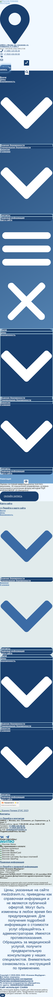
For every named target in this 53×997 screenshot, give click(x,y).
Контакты (5, 215)
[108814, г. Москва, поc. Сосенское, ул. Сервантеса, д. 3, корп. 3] (15, 43)
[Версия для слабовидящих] (26, 482)
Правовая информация (12, 218)
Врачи (3, 77)
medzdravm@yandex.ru (22, 985)
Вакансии (5, 149)
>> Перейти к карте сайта (13, 508)
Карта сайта (6, 220)
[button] (26, 274)
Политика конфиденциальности (16, 981)
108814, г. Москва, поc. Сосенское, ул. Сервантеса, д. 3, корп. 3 (14, 45)
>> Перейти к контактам (12, 818)
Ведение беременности (12, 145)
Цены (3, 79)
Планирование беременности (15, 147)
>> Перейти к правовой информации (19, 867)
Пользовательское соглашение (16, 979)
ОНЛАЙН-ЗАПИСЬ (13, 496)
